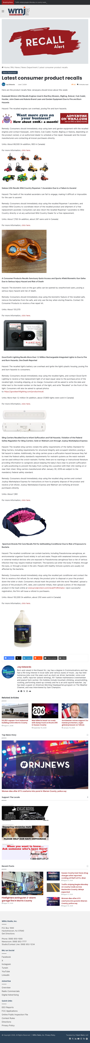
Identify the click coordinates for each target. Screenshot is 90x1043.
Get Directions (8, 933)
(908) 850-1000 (15, 939)
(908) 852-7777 (19, 941)
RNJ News (15, 67)
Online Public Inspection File (15, 1014)
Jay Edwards (10, 84)
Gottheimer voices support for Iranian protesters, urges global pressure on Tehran (75, 722)
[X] (24, 691)
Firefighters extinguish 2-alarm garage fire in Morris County (19, 899)
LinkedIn (5, 975)
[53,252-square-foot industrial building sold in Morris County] (15, 710)
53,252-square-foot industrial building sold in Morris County (15, 721)
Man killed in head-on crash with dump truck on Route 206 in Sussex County (45, 722)
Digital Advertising (10, 995)
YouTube (6, 971)
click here (26, 150)
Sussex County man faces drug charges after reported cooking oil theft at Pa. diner (74, 875)
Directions (6, 1022)
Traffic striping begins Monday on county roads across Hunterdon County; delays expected (45, 2)
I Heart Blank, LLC (81, 1035)
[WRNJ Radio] (19, 11)
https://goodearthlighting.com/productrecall (23, 391)
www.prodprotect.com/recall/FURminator (46, 588)
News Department (29, 67)
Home (6, 67)
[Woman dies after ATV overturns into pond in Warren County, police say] (53, 901)
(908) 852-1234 (28, 944)
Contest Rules (8, 1018)
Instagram (6, 964)
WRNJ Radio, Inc (38, 1035)
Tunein (5, 968)
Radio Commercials (11, 991)
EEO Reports (8, 1007)
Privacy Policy (8, 1025)
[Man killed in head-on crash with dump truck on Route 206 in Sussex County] (45, 710)
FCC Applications (10, 1011)
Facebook (6, 957)
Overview (6, 987)
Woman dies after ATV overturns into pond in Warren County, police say (34, 791)
